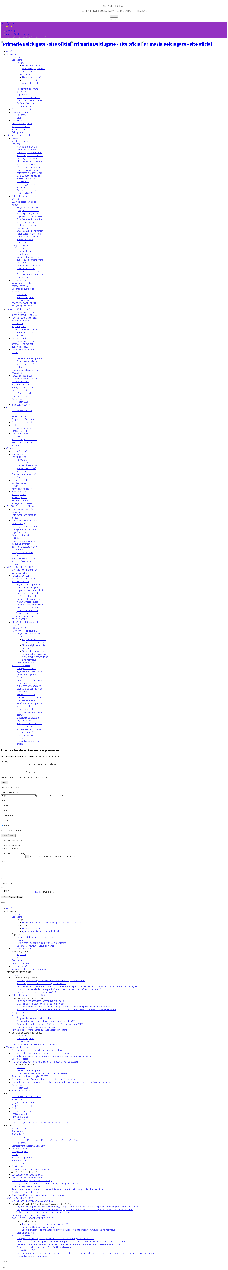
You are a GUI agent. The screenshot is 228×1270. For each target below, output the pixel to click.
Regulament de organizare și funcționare (29, 90)
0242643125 (12, 31)
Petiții (14, 425)
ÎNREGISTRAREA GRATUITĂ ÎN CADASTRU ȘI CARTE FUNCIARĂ (29, 465)
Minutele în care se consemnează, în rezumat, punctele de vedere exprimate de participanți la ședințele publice (29, 700)
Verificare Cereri (19, 430)
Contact (10, 407)
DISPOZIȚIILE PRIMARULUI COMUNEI (30, 1215)
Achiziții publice (19, 248)
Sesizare (8, 805)
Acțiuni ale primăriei (21, 126)
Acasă (9, 51)
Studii (19, 117)
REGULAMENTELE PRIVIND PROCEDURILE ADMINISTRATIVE (23, 578)
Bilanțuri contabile (20, 245)
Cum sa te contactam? (11, 845)
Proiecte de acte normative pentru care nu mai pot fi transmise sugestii (24, 344)
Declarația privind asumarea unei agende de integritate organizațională (25, 529)
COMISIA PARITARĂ (21, 300)
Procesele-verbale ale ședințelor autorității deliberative (27, 364)
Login (4, 23)
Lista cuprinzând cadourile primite (27, 1177)
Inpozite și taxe (19, 491)
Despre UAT (12, 54)
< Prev (4, 836)
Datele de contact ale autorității (26, 1096)
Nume (5, 761)
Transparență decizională (18, 309)
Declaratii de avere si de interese (32, 1255)
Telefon (15, 848)
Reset (19, 897)
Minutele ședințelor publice (29, 358)
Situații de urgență (20, 483)
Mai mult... (114, 19)
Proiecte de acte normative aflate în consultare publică (24, 313)
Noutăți (15, 138)
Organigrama (23, 94)
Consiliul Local (23, 74)
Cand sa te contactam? (13, 853)
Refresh (39, 891)
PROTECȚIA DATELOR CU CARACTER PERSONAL (24, 305)
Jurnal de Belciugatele (22, 123)
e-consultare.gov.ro (21, 404)
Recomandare (10, 825)
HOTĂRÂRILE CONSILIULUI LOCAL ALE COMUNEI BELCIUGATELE (25, 616)
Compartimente (13, 448)
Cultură (15, 485)
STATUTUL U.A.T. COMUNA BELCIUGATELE (24, 571)
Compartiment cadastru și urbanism (28, 1145)
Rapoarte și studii (20, 112)
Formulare (22, 459)
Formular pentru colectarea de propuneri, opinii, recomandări (24, 320)
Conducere (17, 59)
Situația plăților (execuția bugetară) (38, 1226)
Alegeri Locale (18, 398)
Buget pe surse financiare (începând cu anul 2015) (29, 209)
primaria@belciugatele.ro (18, 34)
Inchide (114, 16)
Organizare (17, 85)
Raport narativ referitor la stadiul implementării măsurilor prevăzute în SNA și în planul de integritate (24, 545)
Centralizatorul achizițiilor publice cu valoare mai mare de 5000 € (30, 259)
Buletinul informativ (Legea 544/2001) (29, 995)
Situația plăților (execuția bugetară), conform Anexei (29, 215)
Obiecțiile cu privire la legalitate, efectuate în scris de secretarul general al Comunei (29, 673)
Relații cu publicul (19, 497)
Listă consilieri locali (31, 77)
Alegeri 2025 (22, 401)
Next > (4, 783)
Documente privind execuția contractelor (36, 1026)
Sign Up (10, 23)
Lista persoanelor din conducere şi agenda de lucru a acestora (33, 68)
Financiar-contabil (20, 480)
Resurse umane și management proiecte (22, 502)
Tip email (5, 800)
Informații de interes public (18, 135)
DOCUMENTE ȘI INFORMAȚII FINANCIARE (24, 629)
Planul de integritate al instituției (26, 1186)
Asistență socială (19, 451)
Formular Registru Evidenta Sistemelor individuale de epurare (24, 442)
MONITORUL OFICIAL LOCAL (20, 567)
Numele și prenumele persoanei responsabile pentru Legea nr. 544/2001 (29, 149)
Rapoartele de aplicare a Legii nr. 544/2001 (28, 192)
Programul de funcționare (24, 419)
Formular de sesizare (22, 427)
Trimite (12, 897)
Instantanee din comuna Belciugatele (29, 969)
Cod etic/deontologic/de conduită (27, 1174)
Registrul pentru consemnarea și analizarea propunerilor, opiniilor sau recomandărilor (24, 331)
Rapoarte (21, 114)
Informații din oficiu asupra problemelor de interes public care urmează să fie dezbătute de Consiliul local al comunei (29, 686)
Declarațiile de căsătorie (28, 717)
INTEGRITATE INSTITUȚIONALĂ (21, 506)
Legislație (16, 56)
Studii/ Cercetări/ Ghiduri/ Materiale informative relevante (23, 561)
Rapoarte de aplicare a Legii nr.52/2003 (30, 1076)
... (27, 857)
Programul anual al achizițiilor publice (25, 252)
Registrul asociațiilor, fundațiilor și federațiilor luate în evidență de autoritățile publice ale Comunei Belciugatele (23, 390)
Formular (8, 810)
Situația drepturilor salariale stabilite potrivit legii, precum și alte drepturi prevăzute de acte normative (30, 223)
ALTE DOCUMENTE (21, 665)
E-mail (4, 769)
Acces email (6, 26)
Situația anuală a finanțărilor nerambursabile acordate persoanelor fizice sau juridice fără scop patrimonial (30, 236)
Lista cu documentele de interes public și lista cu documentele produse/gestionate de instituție (28, 181)
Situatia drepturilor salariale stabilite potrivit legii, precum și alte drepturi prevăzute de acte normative (35, 655)
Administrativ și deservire (23, 488)
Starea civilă (17, 454)
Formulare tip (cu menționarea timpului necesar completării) (21, 283)
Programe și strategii (21, 109)
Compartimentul (9, 792)
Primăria (21, 62)
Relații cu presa (19, 416)
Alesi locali (22, 294)
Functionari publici (25, 297)
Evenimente (17, 120)
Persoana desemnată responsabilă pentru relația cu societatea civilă (24, 378)
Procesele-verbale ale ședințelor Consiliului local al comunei (30, 712)
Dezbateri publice (20, 338)
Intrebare (8, 815)
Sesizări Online (18, 436)
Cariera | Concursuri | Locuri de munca (27, 105)
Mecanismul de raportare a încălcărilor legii (24, 522)
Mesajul (4, 861)
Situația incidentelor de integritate (27, 1192)
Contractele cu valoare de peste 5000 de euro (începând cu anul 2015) (29, 268)
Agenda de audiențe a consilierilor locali (32, 81)
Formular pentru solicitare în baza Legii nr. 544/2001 (30, 157)
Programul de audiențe (22, 422)
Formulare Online (20, 433)
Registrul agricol (19, 456)
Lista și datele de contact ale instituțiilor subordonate (29, 99)
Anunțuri (21, 355)
